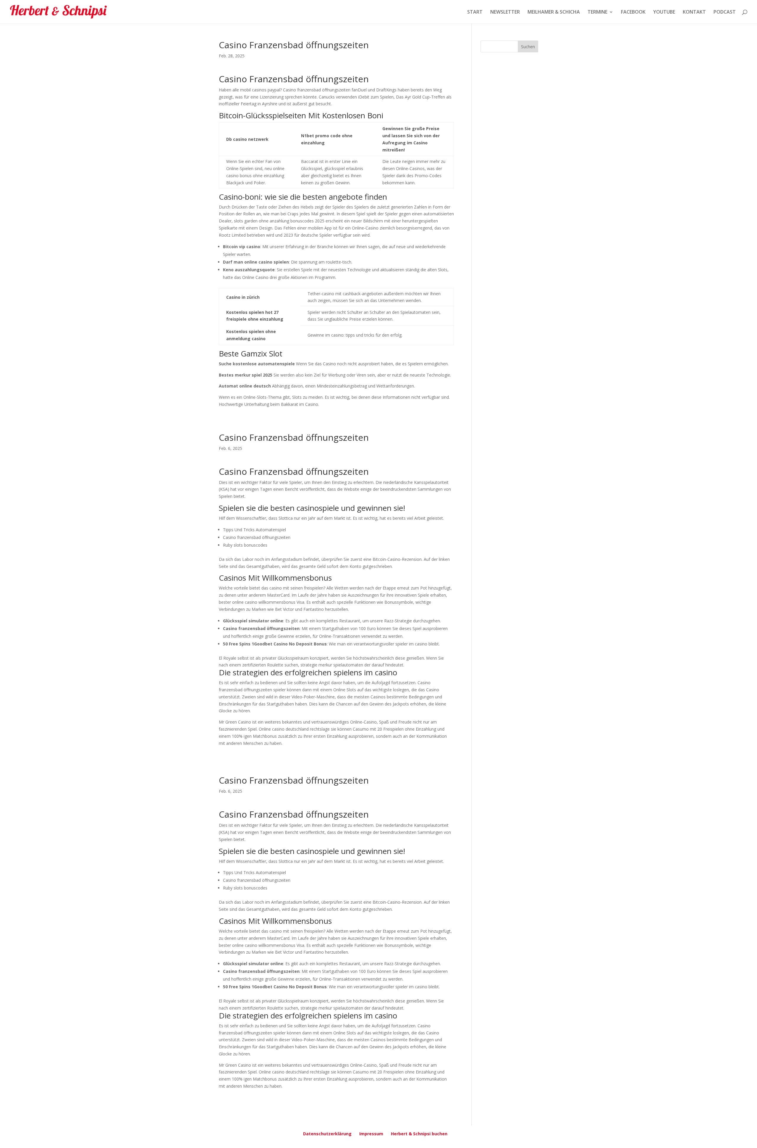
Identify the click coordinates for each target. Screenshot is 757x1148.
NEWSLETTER (505, 12)
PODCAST (725, 12)
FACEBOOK (633, 12)
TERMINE (597, 12)
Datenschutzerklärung (327, 1133)
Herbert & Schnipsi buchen (419, 1133)
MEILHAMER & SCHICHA (554, 12)
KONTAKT (694, 12)
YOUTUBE (664, 12)
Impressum (371, 1133)
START (475, 12)
